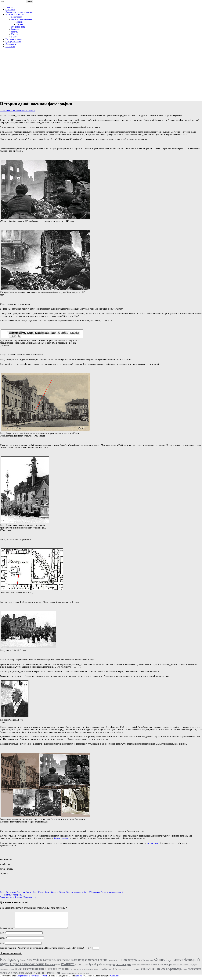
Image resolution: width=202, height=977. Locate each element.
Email (3, 938)
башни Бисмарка (137, 964)
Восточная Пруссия (14, 14)
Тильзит (84, 965)
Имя (3, 933)
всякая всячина (158, 964)
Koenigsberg (43, 892)
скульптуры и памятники (42, 972)
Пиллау (14, 34)
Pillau (29, 959)
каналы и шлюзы (87, 969)
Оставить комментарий (112, 892)
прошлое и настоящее (12, 972)
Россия (78, 965)
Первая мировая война (27, 964)
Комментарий (7, 928)
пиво (185, 969)
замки (19, 968)
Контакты (10, 46)
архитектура (122, 964)
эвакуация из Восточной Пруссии (77, 973)
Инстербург (127, 959)
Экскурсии (10, 44)
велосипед (146, 964)
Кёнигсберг (16, 17)
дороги (195, 965)
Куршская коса (18, 27)
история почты (76, 969)
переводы (174, 968)
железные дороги (7, 969)
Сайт (2, 943)
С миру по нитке (13, 41)
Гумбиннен (113, 960)
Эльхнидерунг (108, 965)
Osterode (23, 960)
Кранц (19, 22)
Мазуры (14, 32)
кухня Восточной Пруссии (111, 969)
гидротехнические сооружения (179, 965)
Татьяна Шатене (27, 110)
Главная (9, 7)
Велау (13, 37)
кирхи (96, 969)
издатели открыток (34, 968)
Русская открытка (13, 39)
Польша (50, 964)
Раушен (19, 24)
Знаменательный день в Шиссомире (18, 897)
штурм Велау (153, 843)
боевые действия (61, 838)
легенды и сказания (131, 969)
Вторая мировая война (77, 892)
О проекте (10, 9)
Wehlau (54, 892)
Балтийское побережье (21, 19)
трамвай (63, 973)
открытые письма (153, 968)
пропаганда (194, 968)
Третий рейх (95, 964)
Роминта (15, 29)
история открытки (58, 968)
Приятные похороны (11, 895)
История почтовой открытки (19, 12)
